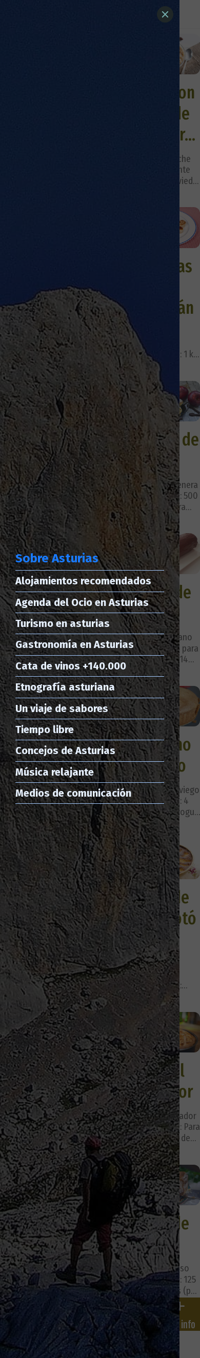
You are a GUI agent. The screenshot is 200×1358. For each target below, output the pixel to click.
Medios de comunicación (73, 793)
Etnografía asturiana (65, 687)
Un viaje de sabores (61, 708)
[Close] (165, 14)
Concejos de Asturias (65, 750)
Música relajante (54, 772)
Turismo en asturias (62, 623)
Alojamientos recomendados (83, 581)
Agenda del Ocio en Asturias (82, 602)
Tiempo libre (44, 729)
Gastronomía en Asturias (74, 644)
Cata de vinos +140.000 (70, 666)
